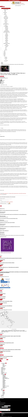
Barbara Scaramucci (3, 228)
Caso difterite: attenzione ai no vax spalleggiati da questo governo (10, 226)
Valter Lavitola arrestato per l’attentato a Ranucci (7, 262)
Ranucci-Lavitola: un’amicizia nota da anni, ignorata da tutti (9, 210)
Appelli (2, 373)
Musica (3, 348)
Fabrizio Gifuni (11, 193)
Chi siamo (2, 413)
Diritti (2, 371)
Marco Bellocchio (5, 193)
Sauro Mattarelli (3, 307)
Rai (1, 389)
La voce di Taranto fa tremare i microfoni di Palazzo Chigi (8, 218)
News (0, 261)
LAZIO (21, 330)
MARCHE (6, 36)
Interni (5, 10)
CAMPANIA (6, 330)
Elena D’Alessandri (3, 337)
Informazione (5, 12)
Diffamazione (6, 16)
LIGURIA (6, 34)
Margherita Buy (16, 193)
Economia (5, 14)
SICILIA (7, 41)
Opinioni (1, 290)
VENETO (6, 46)
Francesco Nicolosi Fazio (4, 302)
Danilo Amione (3, 344)
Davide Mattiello (3, 259)
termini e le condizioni (9, 201)
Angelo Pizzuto (3, 77)
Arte (4, 50)
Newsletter (6, 58)
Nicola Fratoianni (3, 298)
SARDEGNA (6, 40)
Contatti (2, 414)
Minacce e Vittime (6, 17)
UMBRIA (6, 44)
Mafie (6, 19)
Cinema (4, 51)
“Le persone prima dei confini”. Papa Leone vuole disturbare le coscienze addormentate (13, 214)
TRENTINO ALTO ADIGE (7, 43)
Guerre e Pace (3, 370)
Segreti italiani (6, 18)
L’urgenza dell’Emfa (3, 296)
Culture (5, 13)
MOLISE (7, 37)
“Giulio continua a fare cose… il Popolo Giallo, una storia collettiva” (9, 267)
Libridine (1, 334)
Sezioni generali (6, 9)
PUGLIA (7, 39)
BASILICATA (4, 375)
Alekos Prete (2, 220)
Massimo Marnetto (3, 293)
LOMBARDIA (6, 35)
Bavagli (6, 15)
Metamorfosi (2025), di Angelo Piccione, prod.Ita (7, 342)
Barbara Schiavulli (3, 224)
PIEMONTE (6, 38)
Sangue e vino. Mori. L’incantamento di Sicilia (6, 356)
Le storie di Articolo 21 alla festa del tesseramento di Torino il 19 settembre (11, 258)
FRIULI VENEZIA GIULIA (16, 330)
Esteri (5, 11)
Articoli (1, 76)
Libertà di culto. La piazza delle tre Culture (6, 301)
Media (6, 47)
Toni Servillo (20, 193)
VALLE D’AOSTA (7, 45)
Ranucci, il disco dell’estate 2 (4, 230)
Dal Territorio (3, 374)
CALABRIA (3, 330)
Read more (1, 260)
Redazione (2, 264)
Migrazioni (2, 372)
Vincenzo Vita (2, 232)
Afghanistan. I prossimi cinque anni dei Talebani (7, 222)
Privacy (2, 415)
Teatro (3, 394)
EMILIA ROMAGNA (10, 330)
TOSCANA (6, 42)
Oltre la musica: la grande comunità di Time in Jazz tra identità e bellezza (10, 349)
